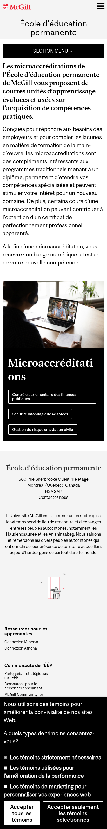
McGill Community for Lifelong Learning (23, 696)
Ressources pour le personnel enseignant (23, 686)
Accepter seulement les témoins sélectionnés (73, 813)
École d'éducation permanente (53, 28)
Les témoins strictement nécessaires (55, 757)
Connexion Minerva (21, 642)
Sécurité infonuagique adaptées (40, 414)
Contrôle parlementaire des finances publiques (44, 396)
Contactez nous (53, 497)
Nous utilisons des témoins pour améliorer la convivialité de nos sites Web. (48, 712)
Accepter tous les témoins (22, 813)
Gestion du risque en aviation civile (42, 429)
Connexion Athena (20, 648)
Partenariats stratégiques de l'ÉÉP (26, 676)
